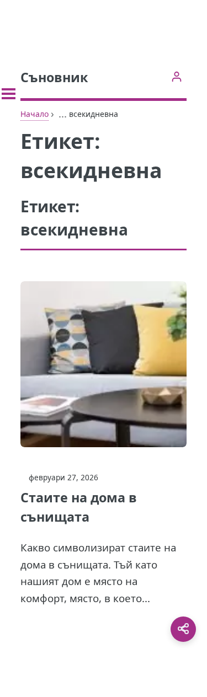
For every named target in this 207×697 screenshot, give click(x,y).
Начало (34, 114)
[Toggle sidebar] (8, 93)
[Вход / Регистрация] (176, 76)
